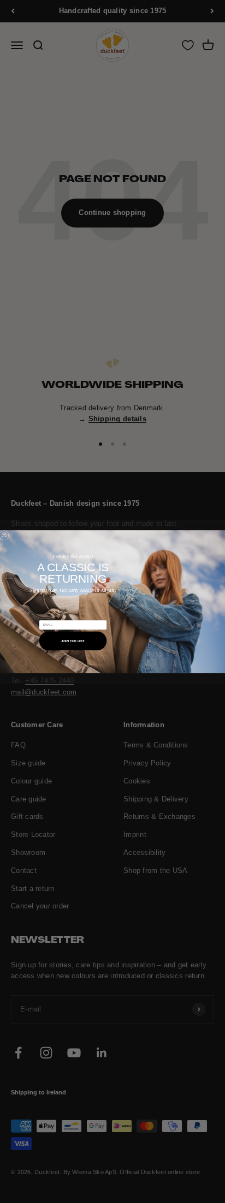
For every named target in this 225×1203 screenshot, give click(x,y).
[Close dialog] (4, 535)
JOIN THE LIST (73, 641)
